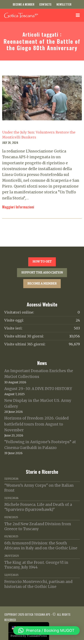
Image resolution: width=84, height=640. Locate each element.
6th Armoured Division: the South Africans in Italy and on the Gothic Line (40, 545)
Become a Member (23, 4)
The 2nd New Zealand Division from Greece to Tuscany (37, 526)
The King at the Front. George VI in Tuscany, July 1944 (36, 565)
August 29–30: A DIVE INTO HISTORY (38, 388)
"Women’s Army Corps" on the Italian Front (39, 488)
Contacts (45, 4)
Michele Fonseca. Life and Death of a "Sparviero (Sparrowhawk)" (38, 507)
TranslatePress (37, 635)
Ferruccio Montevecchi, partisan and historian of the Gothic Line (38, 584)
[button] (46, 630)
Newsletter (63, 4)
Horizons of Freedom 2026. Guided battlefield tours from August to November (36, 424)
